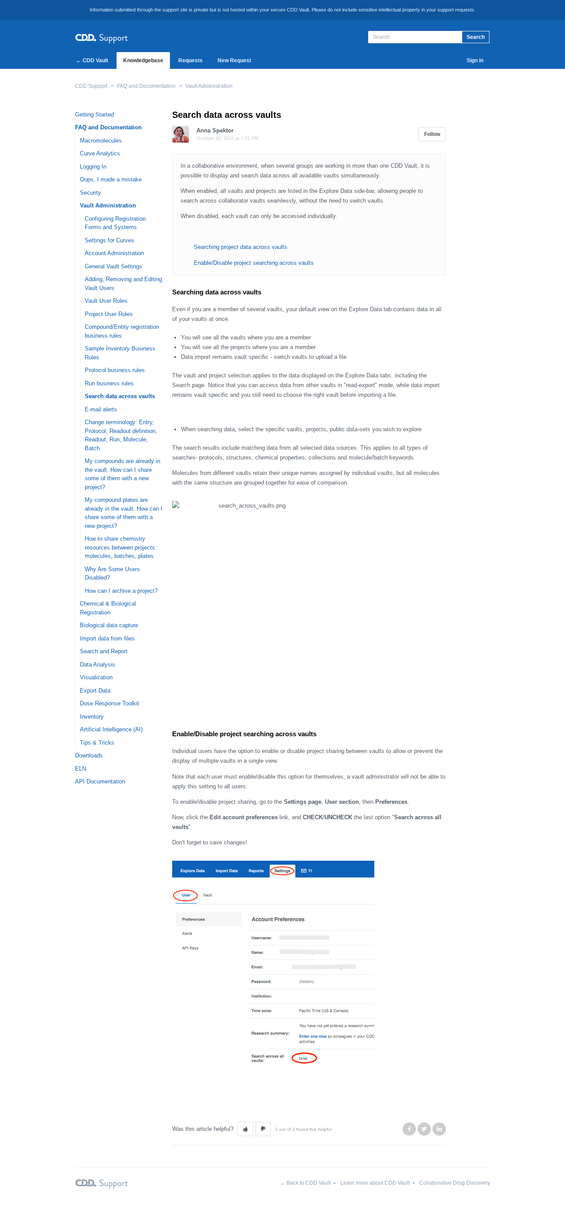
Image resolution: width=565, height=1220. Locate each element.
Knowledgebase (143, 60)
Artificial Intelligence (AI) (111, 729)
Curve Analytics (100, 153)
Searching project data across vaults (240, 247)
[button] (245, 1129)
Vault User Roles (106, 300)
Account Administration (114, 253)
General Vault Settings (113, 266)
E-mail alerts (101, 409)
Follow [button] (432, 134)
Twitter (424, 1129)
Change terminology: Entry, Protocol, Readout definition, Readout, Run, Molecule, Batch (121, 435)
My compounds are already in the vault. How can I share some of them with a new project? (122, 474)
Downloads (89, 755)
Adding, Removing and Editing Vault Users (123, 283)
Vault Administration (209, 86)
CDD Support (91, 86)
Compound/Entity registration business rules (122, 331)
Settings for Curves (109, 240)
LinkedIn (439, 1129)
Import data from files (107, 638)
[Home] (101, 37)
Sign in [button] (475, 60)
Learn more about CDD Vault (375, 1183)
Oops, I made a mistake (111, 179)
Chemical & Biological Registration (108, 608)
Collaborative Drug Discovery (454, 1183)
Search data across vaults (120, 396)
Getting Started (94, 114)
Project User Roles (109, 314)
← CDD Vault (92, 60)
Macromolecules (101, 140)
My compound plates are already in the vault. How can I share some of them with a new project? (123, 513)
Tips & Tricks (97, 742)
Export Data (95, 690)
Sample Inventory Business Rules (120, 353)
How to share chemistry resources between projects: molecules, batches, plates (121, 547)
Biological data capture (109, 625)
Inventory (92, 716)
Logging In (93, 166)
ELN (80, 768)
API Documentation (100, 781)
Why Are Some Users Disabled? (112, 573)
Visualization (96, 677)
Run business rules (109, 383)
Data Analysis (97, 664)
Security (90, 192)
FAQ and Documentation (146, 86)
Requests (190, 60)
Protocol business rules (115, 370)
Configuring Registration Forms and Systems (115, 223)
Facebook (409, 1129)
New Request (234, 60)
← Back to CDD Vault (305, 1183)
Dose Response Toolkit (109, 703)
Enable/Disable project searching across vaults (254, 263)
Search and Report (104, 651)
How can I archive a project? (121, 590)
